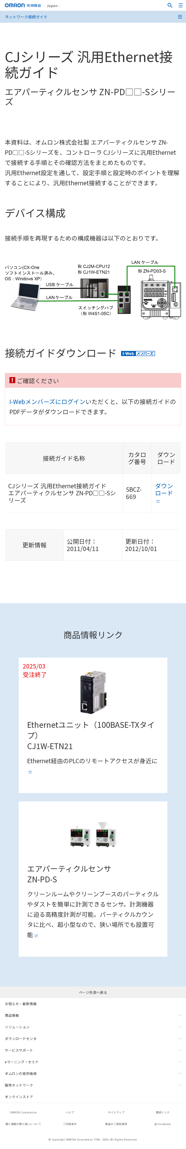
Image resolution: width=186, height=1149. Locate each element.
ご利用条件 (70, 1124)
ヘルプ (70, 1112)
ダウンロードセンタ (21, 1038)
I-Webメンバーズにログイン (47, 401)
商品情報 (12, 1015)
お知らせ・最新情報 (21, 1003)
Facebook (164, 1124)
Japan (52, 5)
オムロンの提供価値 (21, 1073)
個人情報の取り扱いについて (23, 1124)
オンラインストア (19, 1096)
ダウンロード (164, 489)
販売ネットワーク (19, 1085)
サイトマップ (116, 1112)
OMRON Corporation (23, 1112)
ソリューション (17, 1027)
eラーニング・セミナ (22, 1061)
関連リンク (163, 1112)
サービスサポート (19, 1050)
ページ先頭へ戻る (93, 992)
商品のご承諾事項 (116, 1124)
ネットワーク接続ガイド (26, 17)
